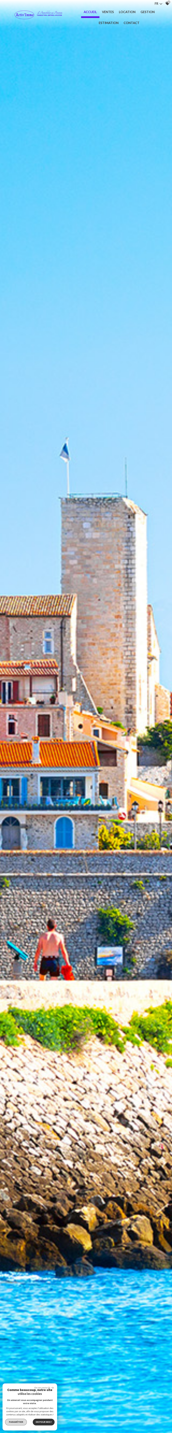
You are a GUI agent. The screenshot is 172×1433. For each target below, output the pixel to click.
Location (127, 12)
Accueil (90, 12)
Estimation (109, 23)
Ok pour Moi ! (44, 1421)
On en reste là (42, 1387)
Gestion (148, 12)
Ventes (108, 12)
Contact (131, 23)
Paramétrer (16, 1421)
